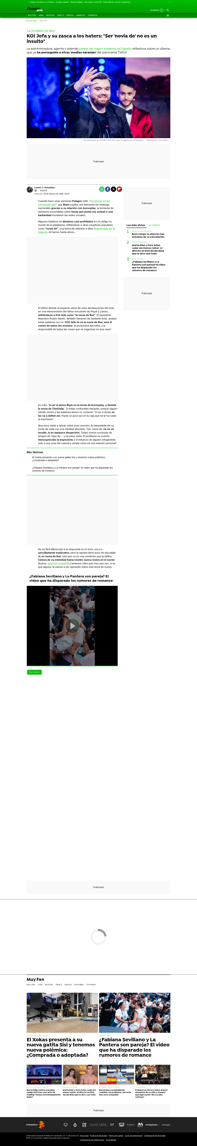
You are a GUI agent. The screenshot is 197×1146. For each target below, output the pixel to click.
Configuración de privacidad (154, 1136)
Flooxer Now (31, 21)
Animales (80, 15)
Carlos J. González (44, 187)
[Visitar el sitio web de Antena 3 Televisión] (66, 1125)
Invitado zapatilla (62, 2)
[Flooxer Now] (45, 9)
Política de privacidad (98, 1136)
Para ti (60, 15)
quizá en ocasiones (59, 563)
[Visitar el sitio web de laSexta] (75, 1125)
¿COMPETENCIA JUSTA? (109, 1087)
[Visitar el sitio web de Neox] (84, 1125)
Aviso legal (84, 1136)
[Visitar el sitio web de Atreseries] (112, 1125)
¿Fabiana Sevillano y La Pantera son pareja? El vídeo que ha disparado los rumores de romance (71, 578)
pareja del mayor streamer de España (105, 49)
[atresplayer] (156, 10)
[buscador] (167, 10)
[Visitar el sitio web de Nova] (94, 1125)
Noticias (50, 15)
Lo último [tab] (154, 225)
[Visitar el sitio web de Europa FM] (131, 1125)
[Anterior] (28, 2)
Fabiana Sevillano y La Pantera (42, 2)
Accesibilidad (111, 1140)
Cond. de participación (133, 1136)
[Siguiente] (169, 2)
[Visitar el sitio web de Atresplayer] (153, 1125)
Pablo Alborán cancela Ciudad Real (116, 2)
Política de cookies (116, 1136)
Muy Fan (32, 15)
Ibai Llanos (34, 672)
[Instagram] (35, 190)
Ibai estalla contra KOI (93, 2)
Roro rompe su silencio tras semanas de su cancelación (148, 236)
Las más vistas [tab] (136, 225)
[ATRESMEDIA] (35, 1125)
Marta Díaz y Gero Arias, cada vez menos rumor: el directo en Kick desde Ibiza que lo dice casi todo (148, 249)
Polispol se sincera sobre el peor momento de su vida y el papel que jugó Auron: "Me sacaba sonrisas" (151, 1093)
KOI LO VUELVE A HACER (37, 1087)
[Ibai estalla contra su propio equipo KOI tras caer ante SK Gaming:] (44, 1075)
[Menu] (167, 15)
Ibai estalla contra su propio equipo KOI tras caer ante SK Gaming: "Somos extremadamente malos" (44, 1093)
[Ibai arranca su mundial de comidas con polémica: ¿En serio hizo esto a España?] (116, 1075)
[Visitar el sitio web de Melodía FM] (140, 1125)
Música (70, 15)
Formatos (93, 15)
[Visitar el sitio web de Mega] (103, 1125)
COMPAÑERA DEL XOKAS (38, 1036)
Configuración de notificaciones (92, 1140)
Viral (41, 15)
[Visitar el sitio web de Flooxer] (166, 1125)
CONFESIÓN (140, 1087)
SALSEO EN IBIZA (139, 242)
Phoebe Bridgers (76, 2)
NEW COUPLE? (138, 259)
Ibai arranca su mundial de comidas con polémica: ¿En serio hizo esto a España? (115, 1092)
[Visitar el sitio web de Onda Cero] (122, 1125)
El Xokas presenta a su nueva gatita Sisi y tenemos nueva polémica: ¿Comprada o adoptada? (61, 1047)
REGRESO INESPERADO (142, 231)
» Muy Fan (42, 21)
